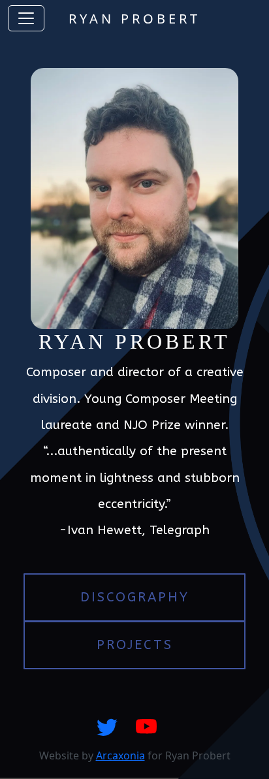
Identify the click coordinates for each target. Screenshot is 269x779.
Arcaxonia (120, 755)
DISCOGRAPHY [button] (134, 597)
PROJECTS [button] (135, 644)
